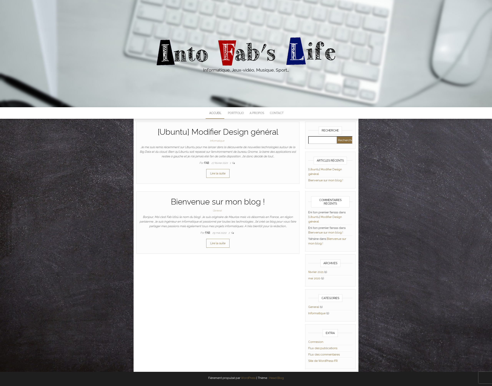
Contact (277, 113)
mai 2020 (314, 278)
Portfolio (235, 113)
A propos (257, 113)
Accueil (215, 113)
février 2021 (315, 272)
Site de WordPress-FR (323, 361)
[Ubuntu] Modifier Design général (218, 132)
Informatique (217, 140)
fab (207, 162)
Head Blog (276, 378)
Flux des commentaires (324, 354)
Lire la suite (217, 173)
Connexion (315, 342)
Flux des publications (322, 348)
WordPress (248, 378)
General (217, 210)
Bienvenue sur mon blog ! (218, 201)
